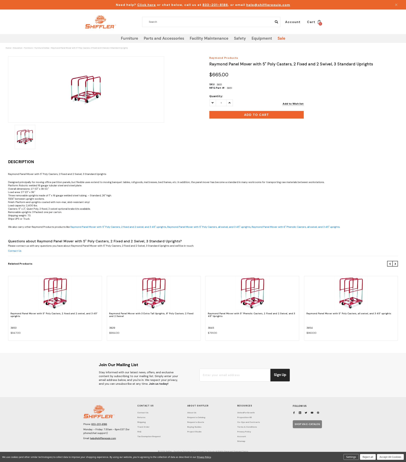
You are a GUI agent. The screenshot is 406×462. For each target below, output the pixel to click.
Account (241, 436)
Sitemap (241, 441)
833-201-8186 (215, 5)
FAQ (139, 431)
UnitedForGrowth (246, 412)
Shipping (141, 422)
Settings (351, 457)
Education (17, 48)
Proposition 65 (244, 417)
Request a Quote (195, 422)
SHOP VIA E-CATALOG (307, 424)
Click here (146, 5)
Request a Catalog (196, 417)
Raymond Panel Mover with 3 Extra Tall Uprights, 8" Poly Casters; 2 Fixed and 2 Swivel (151, 315)
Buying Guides (194, 427)
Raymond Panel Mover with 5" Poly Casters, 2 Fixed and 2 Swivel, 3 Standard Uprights (89, 48)
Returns (141, 417)
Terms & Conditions (247, 427)
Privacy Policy (244, 431)
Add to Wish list (293, 103)
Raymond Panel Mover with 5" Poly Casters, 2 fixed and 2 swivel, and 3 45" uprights (118, 227)
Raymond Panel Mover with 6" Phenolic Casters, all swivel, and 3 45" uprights (296, 227)
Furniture (28, 48)
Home (8, 48)
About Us (191, 412)
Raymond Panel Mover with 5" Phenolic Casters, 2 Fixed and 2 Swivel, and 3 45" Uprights (251, 315)
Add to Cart (55, 295)
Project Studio (194, 431)
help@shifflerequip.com (268, 5)
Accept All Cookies (390, 457)
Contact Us (14, 251)
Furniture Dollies (42, 48)
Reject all (368, 457)
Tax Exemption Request (149, 436)
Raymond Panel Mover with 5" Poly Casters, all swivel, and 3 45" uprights (209, 227)
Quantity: (216, 96)
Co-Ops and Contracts (248, 422)
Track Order (143, 427)
